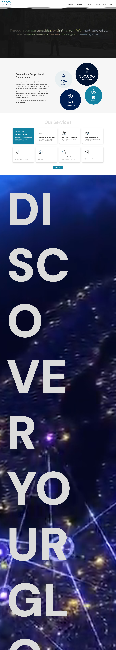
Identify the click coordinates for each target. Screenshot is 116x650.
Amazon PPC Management (21, 156)
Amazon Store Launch (90, 156)
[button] (108, 1)
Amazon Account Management (69, 137)
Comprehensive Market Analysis (47, 137)
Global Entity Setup (66, 156)
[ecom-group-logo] (6, 3)
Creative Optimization (43, 156)
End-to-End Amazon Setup (91, 137)
